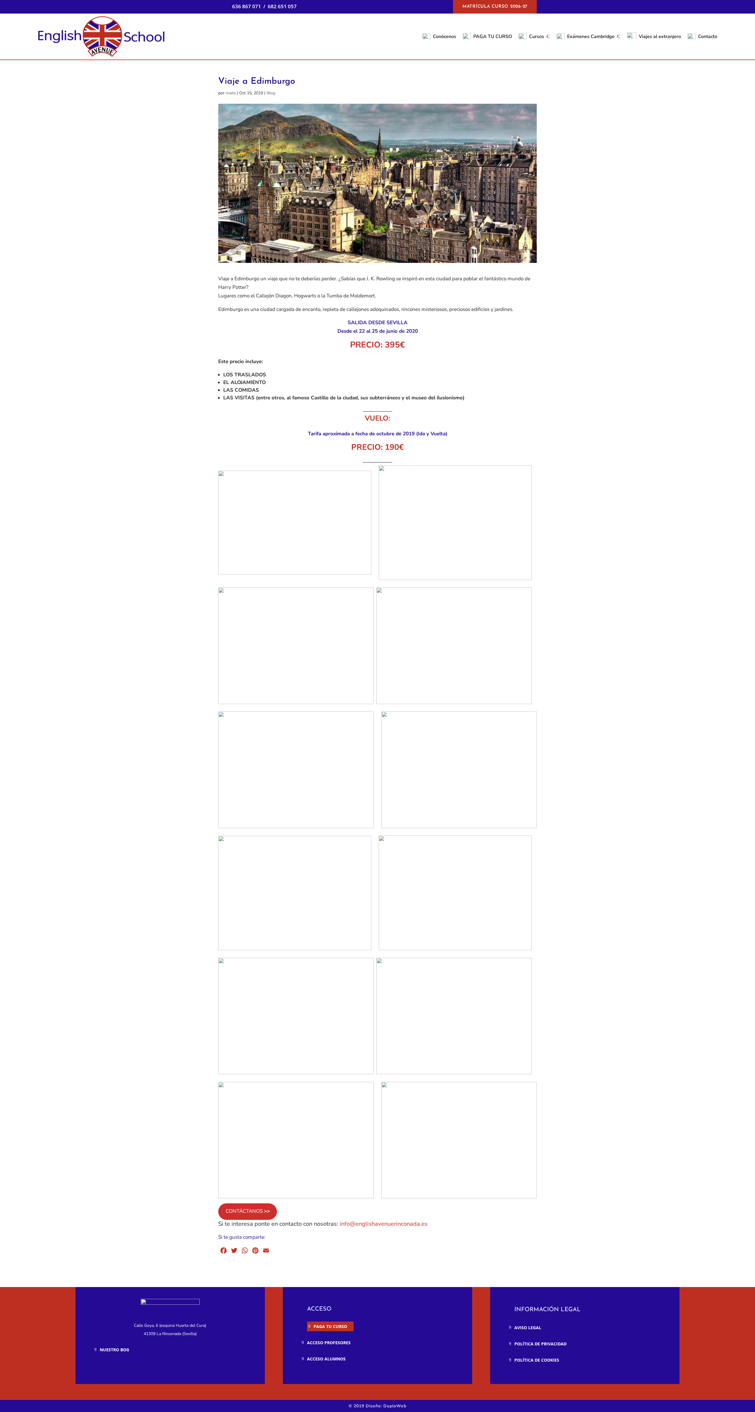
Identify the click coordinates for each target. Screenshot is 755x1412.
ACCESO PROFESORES (329, 1342)
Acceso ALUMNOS (326, 1359)
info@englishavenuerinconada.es (384, 1224)
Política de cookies (536, 1360)
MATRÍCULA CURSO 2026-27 (494, 6)
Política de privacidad (540, 1344)
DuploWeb (394, 1406)
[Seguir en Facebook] (106, 1367)
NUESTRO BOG (114, 1349)
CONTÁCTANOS (248, 1211)
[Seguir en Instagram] (121, 1367)
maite (231, 93)
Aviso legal (527, 1327)
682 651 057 (282, 6)
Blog (271, 93)
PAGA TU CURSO (330, 1326)
